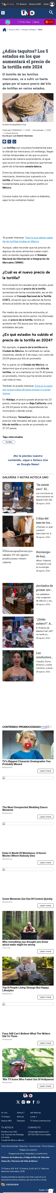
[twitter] (18, 1103)
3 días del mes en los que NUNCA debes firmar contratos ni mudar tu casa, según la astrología (44, 520)
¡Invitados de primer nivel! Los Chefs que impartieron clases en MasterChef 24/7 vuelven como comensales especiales (44, 588)
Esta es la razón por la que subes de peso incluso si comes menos (27, 389)
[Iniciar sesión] (52, 4)
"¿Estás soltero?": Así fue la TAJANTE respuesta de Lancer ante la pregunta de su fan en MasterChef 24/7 (44, 621)
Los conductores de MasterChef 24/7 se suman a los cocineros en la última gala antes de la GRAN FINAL (44, 655)
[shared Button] (14, 141)
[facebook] (33, 1103)
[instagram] (23, 1103)
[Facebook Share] (4, 141)
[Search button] (51, 13)
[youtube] (28, 1103)
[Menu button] (4, 13)
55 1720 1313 (33, 1135)
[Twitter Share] (9, 141)
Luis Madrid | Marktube (23, 136)
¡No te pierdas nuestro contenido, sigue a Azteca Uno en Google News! (28, 460)
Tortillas (8, 442)
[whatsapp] (38, 1102)
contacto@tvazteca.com (38, 1132)
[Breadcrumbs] (5, 30)
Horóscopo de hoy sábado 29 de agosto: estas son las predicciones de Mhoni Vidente (44, 554)
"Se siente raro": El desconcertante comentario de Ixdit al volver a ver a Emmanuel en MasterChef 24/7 (44, 487)
